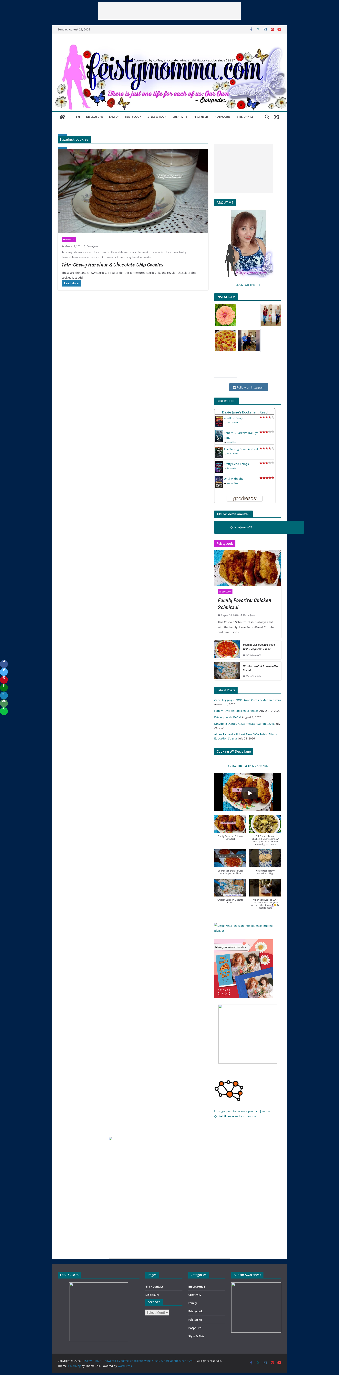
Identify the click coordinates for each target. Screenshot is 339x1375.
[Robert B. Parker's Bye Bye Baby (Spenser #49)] (219, 433)
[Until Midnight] (219, 478)
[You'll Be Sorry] (219, 418)
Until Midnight (233, 478)
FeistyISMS (201, 116)
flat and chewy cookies (123, 252)
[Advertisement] (169, 11)
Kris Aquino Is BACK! (227, 717)
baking (68, 252)
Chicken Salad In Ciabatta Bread (260, 668)
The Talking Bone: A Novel (241, 449)
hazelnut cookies (161, 252)
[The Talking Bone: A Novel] (219, 449)
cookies (105, 252)
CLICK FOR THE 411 (247, 285)
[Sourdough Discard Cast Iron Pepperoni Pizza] (227, 649)
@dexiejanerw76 (241, 527)
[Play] (249, 793)
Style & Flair (157, 116)
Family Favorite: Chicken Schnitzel (244, 604)
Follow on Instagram (250, 387)
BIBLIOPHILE (245, 116)
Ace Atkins (231, 442)
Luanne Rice (232, 482)
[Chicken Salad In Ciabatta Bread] (227, 671)
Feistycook (133, 116)
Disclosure (94, 116)
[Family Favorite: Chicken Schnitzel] (247, 568)
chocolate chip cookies (86, 252)
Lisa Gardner (233, 422)
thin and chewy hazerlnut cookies (133, 257)
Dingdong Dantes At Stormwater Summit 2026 (244, 724)
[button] (230, 829)
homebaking (179, 252)
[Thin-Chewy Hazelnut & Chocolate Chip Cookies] (133, 191)
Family (114, 116)
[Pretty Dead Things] (219, 464)
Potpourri (223, 116)
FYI (78, 116)
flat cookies (144, 252)
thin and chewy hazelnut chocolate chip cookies (87, 257)
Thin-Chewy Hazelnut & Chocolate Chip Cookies (112, 265)
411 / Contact (154, 1286)
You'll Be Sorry (233, 418)
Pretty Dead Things (236, 464)
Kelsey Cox (232, 468)
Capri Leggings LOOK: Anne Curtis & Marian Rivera (247, 700)
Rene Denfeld (233, 453)
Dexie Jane (92, 246)
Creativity (179, 116)
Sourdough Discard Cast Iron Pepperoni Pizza (259, 647)
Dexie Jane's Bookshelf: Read (245, 412)
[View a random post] (276, 117)
